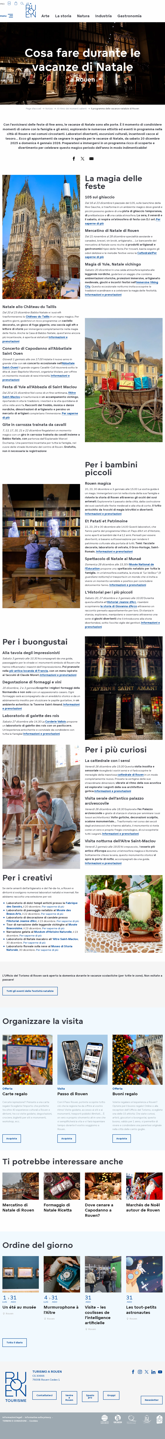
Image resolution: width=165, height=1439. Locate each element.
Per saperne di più (53, 906)
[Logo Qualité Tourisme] (132, 1419)
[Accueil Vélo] (159, 1419)
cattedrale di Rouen (130, 774)
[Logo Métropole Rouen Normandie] (105, 1419)
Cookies (33, 1421)
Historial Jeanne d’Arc (121, 602)
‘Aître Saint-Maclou (65, 939)
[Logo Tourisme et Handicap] (147, 1419)
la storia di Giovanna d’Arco (118, 606)
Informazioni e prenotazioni (103, 294)
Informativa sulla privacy (38, 1417)
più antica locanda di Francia (28, 670)
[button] (22, 3)
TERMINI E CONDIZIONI (14, 1421)
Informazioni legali (12, 1417)
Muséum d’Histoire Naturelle (53, 931)
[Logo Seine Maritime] (118, 1419)
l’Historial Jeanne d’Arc (21, 921)
